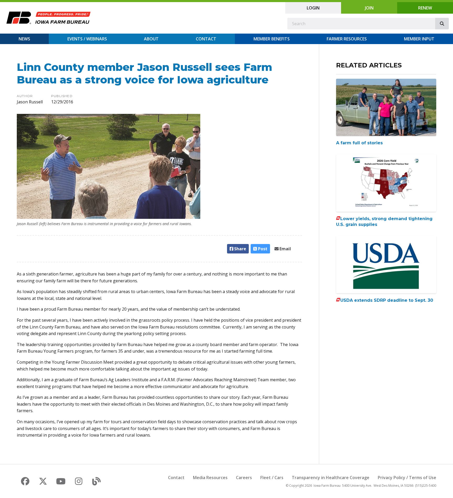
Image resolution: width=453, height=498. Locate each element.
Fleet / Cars (271, 477)
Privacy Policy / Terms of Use (407, 477)
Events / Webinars (87, 39)
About (151, 39)
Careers (244, 477)
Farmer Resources (347, 39)
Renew (425, 8)
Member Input (419, 39)
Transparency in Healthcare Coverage (330, 477)
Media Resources (210, 477)
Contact (206, 39)
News (24, 39)
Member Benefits (272, 39)
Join (369, 8)
